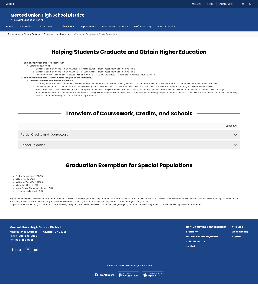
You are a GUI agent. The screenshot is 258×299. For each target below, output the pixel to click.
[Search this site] (250, 4)
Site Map (237, 226)
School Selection (33, 145)
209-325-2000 (28, 236)
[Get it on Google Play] (128, 274)
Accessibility (240, 231)
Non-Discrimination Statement (206, 226)
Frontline (192, 231)
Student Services (32, 34)
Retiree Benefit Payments (202, 236)
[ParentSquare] (104, 275)
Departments (14, 34)
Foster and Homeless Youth (57, 34)
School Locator (195, 241)
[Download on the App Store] (153, 274)
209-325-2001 (24, 240)
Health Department (84, 95)
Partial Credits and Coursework (44, 134)
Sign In (236, 236)
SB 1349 (190, 246)
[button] (11, 4)
